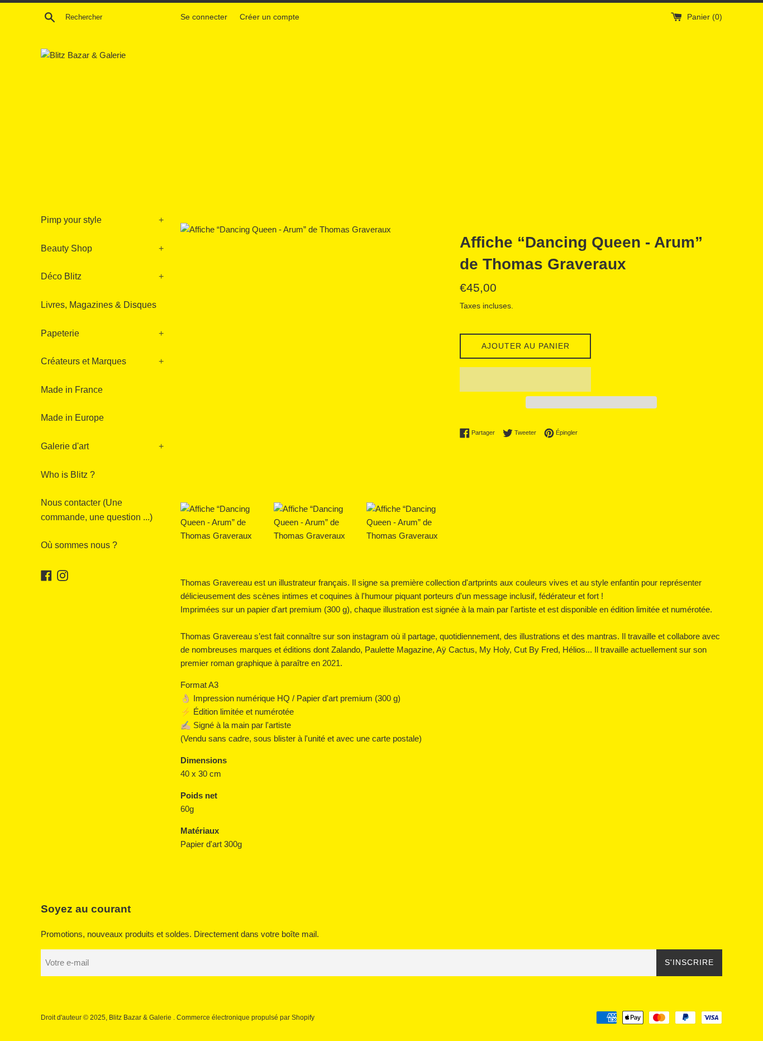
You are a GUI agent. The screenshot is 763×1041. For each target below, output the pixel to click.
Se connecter (203, 17)
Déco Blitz (102, 276)
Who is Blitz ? (68, 474)
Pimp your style (102, 220)
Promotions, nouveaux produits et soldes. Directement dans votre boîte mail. (180, 934)
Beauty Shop (102, 248)
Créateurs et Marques (102, 361)
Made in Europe (72, 417)
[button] (525, 379)
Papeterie (102, 333)
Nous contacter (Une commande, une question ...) (96, 510)
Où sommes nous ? (79, 545)
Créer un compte (269, 17)
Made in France (72, 389)
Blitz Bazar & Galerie (140, 1017)
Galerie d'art (102, 446)
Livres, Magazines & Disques (98, 305)
